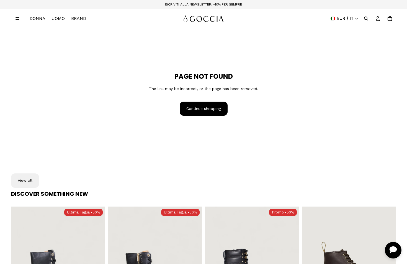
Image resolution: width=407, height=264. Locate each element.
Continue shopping (203, 108)
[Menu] (17, 18)
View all (25, 180)
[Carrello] (390, 18)
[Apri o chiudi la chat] (393, 250)
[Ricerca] (366, 18)
